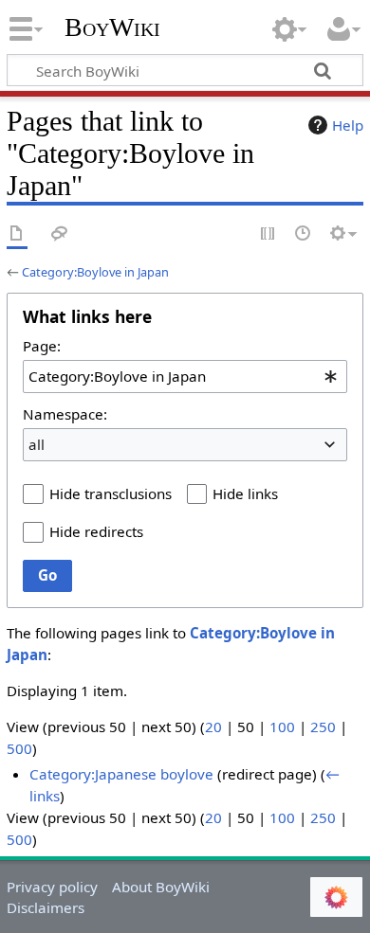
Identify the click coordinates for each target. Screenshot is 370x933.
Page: (42, 345)
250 (323, 726)
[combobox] (185, 376)
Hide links (245, 493)
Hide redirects (96, 531)
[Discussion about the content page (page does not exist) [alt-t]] (59, 234)
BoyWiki (112, 27)
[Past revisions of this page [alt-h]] (303, 234)
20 (213, 726)
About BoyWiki (161, 886)
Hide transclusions (110, 493)
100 (282, 726)
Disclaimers (45, 907)
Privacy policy (52, 886)
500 (19, 748)
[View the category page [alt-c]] (17, 234)
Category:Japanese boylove (121, 773)
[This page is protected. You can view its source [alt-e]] (268, 234)
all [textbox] (36, 444)
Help (347, 125)
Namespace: (65, 413)
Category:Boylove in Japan (95, 271)
